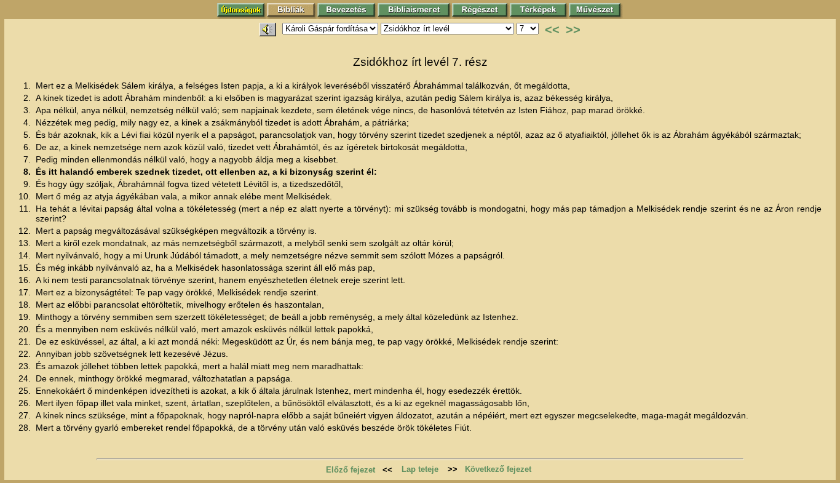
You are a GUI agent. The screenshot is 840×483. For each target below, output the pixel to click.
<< (552, 29)
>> (573, 29)
